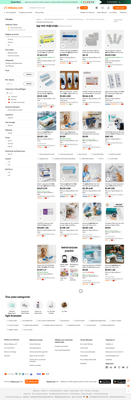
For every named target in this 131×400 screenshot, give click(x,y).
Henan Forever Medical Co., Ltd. (91, 194)
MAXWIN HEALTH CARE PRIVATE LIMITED (69, 102)
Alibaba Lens (15, 381)
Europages (95, 391)
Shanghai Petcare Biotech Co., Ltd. (46, 145)
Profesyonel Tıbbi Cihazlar (75, 19)
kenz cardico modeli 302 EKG (46, 320)
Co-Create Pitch (9, 348)
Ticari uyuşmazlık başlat (87, 352)
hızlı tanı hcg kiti (79, 320)
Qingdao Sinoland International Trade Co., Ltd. (46, 64)
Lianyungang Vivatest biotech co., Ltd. (46, 234)
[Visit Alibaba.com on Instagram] (119, 367)
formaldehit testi (27, 320)
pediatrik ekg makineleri (31, 325)
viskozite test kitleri (115, 154)
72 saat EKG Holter (98, 154)
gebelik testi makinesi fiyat (98, 320)
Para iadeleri (84, 356)
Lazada (65, 391)
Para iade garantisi (35, 348)
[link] (128, 380)
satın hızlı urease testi (66, 154)
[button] (78, 8)
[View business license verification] (84, 397)
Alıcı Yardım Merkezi (86, 344)
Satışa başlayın (110, 348)
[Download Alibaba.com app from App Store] (105, 382)
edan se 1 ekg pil (116, 320)
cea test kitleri (113, 158)
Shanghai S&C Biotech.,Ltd (68, 61)
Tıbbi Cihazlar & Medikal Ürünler (54, 19)
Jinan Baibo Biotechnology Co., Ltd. (69, 194)
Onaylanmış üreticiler (61, 346)
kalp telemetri (65, 320)
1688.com (44, 391)
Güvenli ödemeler (35, 344)
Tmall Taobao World (55, 391)
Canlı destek (84, 348)
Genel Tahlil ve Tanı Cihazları (95, 19)
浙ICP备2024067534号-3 (118, 397)
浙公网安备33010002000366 (98, 397)
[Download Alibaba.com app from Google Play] (120, 382)
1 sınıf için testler (91, 325)
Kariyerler (7, 356)
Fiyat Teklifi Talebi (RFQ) (62, 350)
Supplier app (50, 381)
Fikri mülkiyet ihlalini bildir (88, 359)
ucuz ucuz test (28, 329)
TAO (81, 391)
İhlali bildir (83, 363)
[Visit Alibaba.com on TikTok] (127, 367)
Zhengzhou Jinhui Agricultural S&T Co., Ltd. (114, 102)
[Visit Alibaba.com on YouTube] (123, 367)
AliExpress (36, 391)
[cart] (102, 8)
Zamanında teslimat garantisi (38, 352)
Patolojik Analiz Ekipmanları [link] (44, 22)
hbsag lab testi (44, 158)
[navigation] (19, 155)
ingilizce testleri (13, 329)
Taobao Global (73, 391)
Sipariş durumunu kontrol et (114, 352)
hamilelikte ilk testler (74, 325)
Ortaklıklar (109, 359)
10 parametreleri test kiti (47, 154)
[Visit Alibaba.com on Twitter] (115, 367)
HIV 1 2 (101, 158)
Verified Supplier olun (112, 356)
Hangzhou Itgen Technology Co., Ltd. (91, 61)
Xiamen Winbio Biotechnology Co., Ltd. (69, 144)
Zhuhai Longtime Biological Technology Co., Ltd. (114, 142)
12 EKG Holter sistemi (87, 158)
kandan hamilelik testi (108, 325)
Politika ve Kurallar (35, 365)
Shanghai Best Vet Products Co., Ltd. (91, 147)
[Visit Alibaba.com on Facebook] (107, 367)
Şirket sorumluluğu (10, 352)
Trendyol (87, 391)
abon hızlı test (83, 154)
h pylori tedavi (13, 320)
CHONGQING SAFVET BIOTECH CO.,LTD (46, 196)
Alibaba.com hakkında (11, 340)
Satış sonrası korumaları (36, 356)
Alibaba (38, 19)
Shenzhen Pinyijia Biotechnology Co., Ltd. (114, 64)
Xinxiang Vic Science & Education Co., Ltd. (114, 194)
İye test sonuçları (14, 325)
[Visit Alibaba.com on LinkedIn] (111, 367)
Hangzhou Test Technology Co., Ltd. (91, 102)
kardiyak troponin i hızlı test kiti (53, 325)
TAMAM (28, 74)
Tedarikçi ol (109, 344)
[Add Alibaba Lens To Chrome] (31, 382)
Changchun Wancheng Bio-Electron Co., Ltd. (46, 105)
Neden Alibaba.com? (10, 344)
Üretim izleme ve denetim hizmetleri (37, 360)
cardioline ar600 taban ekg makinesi (64, 158)
